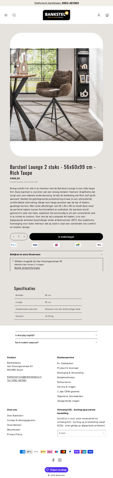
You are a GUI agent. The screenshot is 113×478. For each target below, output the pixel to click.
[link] (98, 15)
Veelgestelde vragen (68, 400)
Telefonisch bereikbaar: (56, 2)
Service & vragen (66, 386)
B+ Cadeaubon (65, 363)
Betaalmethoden (66, 377)
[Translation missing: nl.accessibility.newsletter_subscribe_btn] (103, 433)
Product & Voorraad (67, 368)
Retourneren (64, 382)
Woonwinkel (13, 429)
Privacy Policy (14, 434)
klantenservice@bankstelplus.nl (24, 376)
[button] (5, 15)
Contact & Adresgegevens (21, 420)
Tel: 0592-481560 (16, 380)
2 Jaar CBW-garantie (68, 391)
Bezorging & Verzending (70, 372)
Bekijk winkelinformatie (27, 268)
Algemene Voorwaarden (70, 396)
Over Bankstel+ (15, 415)
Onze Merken (14, 425)
